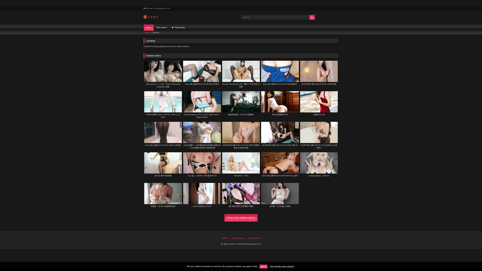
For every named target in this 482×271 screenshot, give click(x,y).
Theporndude (179, 27)
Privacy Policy (238, 238)
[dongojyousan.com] (153, 17)
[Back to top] (474, 263)
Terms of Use (254, 238)
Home (148, 27)
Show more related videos (241, 217)
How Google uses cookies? (282, 266)
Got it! (263, 266)
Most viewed (161, 27)
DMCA (225, 238)
